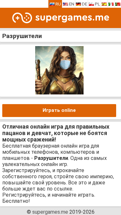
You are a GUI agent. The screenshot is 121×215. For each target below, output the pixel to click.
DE (84, 3)
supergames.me (50, 212)
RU (58, 3)
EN (71, 3)
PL (97, 3)
